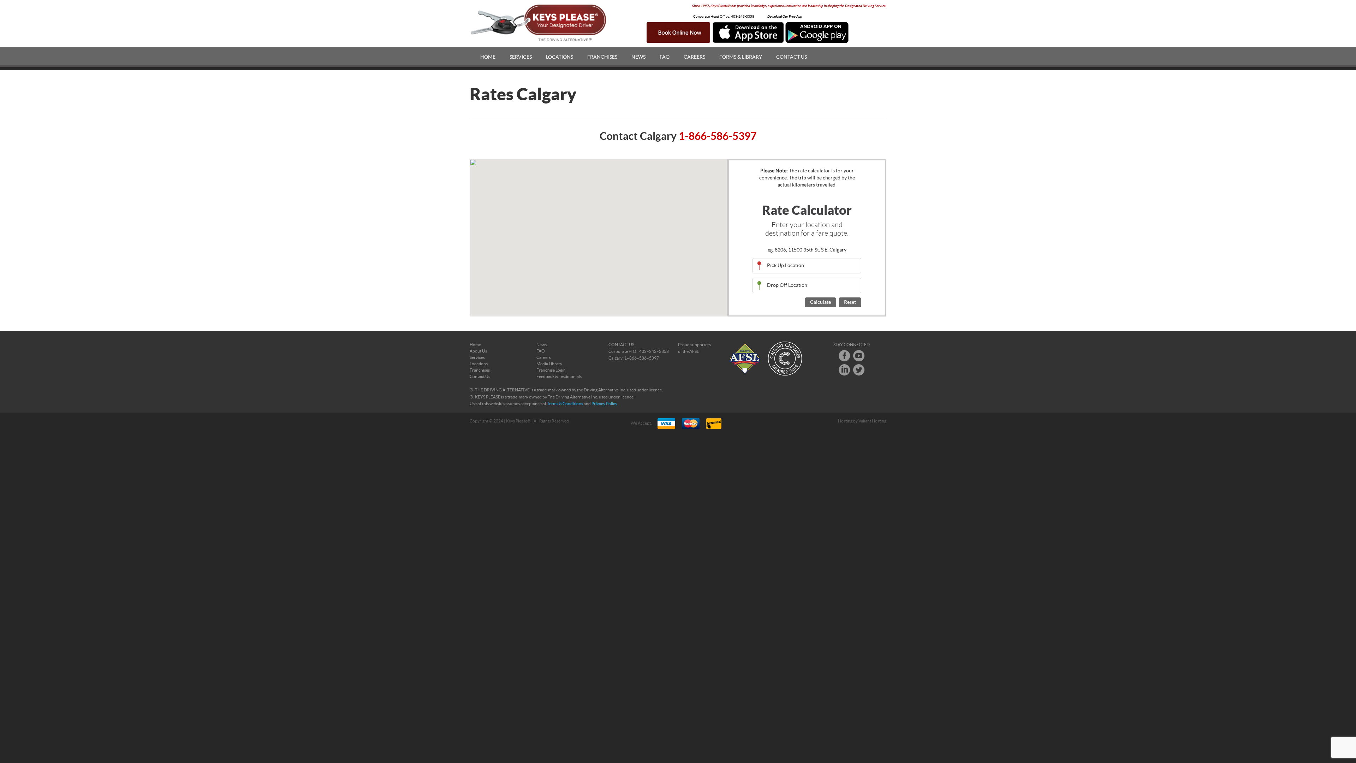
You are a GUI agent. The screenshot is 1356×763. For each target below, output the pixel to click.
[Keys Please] (539, 22)
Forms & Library (740, 57)
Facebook (844, 355)
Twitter (858, 369)
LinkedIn (844, 369)
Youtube (858, 355)
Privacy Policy (604, 404)
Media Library (549, 364)
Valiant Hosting (872, 421)
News (638, 57)
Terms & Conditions (565, 404)
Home (487, 57)
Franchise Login (551, 370)
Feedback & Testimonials (559, 376)
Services (521, 57)
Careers (694, 57)
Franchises (602, 57)
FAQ (665, 57)
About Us (478, 351)
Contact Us (791, 57)
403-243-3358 (742, 16)
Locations (559, 57)
